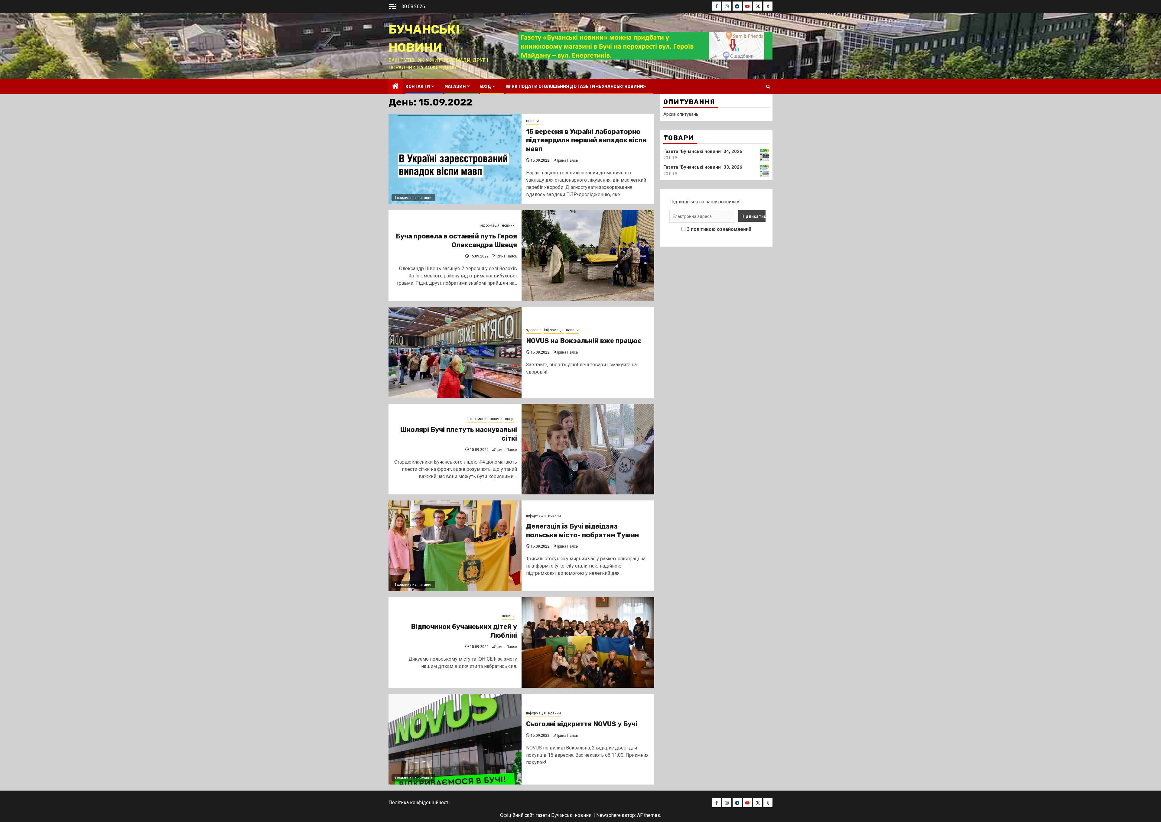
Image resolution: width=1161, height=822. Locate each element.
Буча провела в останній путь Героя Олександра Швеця (456, 240)
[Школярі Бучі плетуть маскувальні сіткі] (588, 449)
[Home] (395, 87)
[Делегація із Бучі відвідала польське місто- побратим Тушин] (455, 545)
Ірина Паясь (567, 160)
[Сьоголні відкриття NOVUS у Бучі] (455, 739)
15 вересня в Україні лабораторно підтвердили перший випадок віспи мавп (586, 140)
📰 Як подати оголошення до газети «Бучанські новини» (576, 86)
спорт (510, 419)
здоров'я (533, 330)
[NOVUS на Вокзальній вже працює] (455, 352)
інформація (489, 225)
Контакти (417, 86)
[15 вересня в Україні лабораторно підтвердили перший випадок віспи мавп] (455, 159)
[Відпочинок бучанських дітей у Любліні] (588, 642)
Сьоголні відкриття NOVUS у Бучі (581, 724)
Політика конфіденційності (419, 802)
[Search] (768, 86)
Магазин (455, 86)
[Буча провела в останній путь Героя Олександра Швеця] (588, 255)
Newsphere (608, 815)
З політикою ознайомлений (719, 229)
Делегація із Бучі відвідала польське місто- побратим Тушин (582, 530)
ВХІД (485, 86)
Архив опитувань (680, 114)
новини (532, 121)
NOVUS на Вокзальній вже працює (584, 341)
